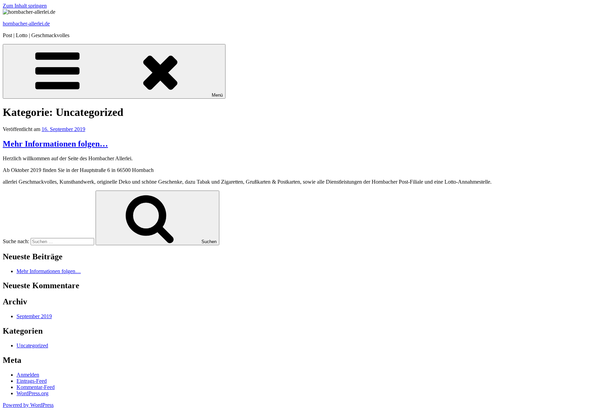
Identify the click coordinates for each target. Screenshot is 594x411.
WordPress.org (32, 393)
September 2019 (34, 316)
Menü (217, 95)
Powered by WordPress (28, 405)
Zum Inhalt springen (25, 6)
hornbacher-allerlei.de (26, 23)
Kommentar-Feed (35, 387)
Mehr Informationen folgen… (55, 143)
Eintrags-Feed (31, 381)
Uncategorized (32, 345)
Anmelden (27, 375)
